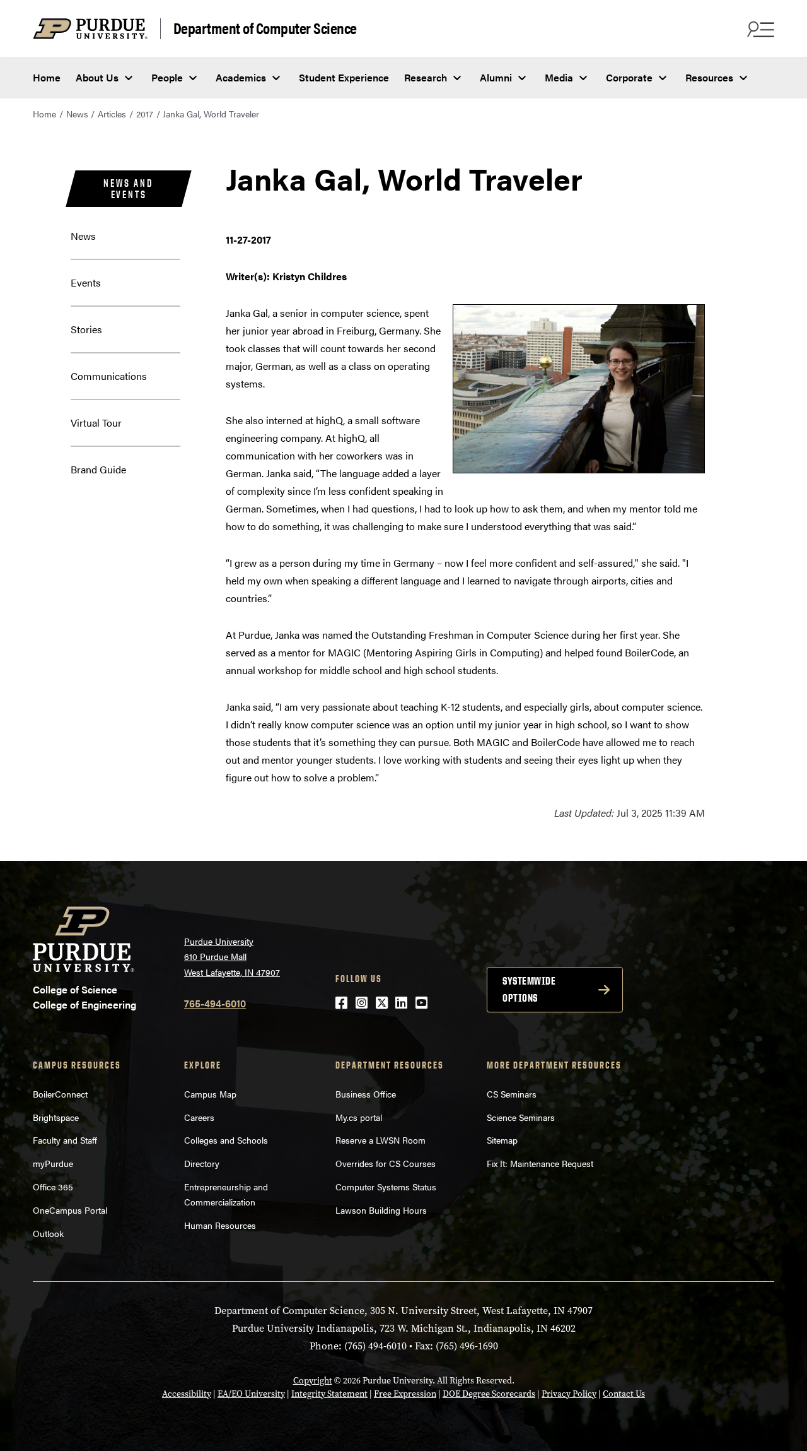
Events (86, 282)
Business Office (365, 1093)
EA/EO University (251, 1394)
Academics (241, 77)
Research (425, 77)
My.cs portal (358, 1117)
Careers (199, 1117)
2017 (144, 113)
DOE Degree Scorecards (489, 1394)
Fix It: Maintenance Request (540, 1163)
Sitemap (502, 1140)
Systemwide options (528, 989)
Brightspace (56, 1117)
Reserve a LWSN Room (380, 1140)
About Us (97, 77)
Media (559, 77)
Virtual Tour (96, 422)
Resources (709, 77)
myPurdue (53, 1163)
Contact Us (624, 1394)
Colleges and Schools (226, 1140)
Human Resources (220, 1225)
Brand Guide (98, 469)
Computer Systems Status (385, 1186)
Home (47, 77)
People (167, 77)
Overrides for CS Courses (385, 1163)
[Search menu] (759, 29)
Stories (86, 329)
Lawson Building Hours (381, 1210)
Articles (112, 113)
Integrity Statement (329, 1394)
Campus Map (210, 1093)
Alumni (496, 77)
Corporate (629, 77)
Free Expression (405, 1394)
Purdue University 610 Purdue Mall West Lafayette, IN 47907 (232, 956)
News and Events (128, 189)
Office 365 (53, 1186)
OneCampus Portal (70, 1210)
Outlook (48, 1233)
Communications (109, 376)
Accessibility (186, 1394)
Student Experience (344, 77)
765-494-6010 (215, 1003)
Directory (201, 1163)
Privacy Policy (569, 1394)
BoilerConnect (60, 1093)
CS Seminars (512, 1093)
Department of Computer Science (265, 28)
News (77, 113)
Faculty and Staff (65, 1140)
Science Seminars (521, 1117)
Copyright (312, 1381)
